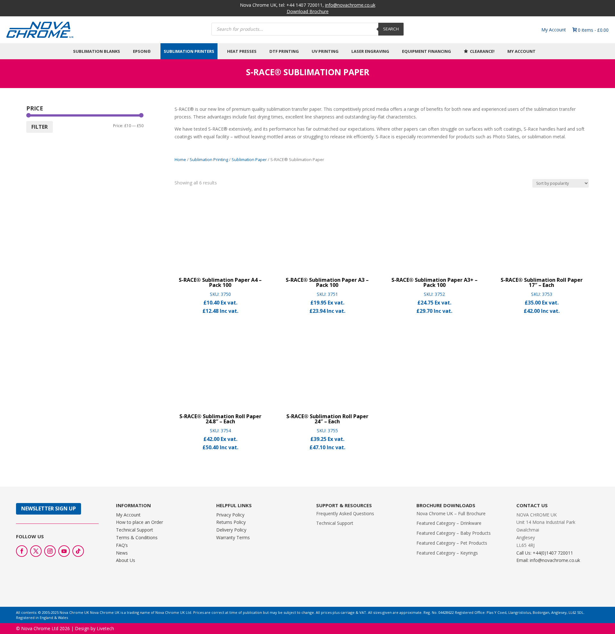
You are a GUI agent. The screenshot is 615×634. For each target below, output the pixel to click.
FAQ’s (122, 545)
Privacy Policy (230, 515)
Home (180, 159)
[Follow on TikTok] (78, 551)
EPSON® (142, 51)
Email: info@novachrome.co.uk (548, 560)
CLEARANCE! (482, 51)
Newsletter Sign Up (48, 508)
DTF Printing (284, 51)
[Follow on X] (36, 551)
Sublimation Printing (209, 159)
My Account (553, 30)
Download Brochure (308, 11)
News (122, 553)
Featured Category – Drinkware (448, 523)
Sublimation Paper (249, 159)
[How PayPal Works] (582, 584)
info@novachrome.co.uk (350, 5)
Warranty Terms (233, 537)
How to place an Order (139, 522)
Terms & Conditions (137, 537)
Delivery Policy (231, 530)
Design (82, 621)
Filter (39, 126)
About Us (125, 560)
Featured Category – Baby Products (453, 533)
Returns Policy (231, 522)
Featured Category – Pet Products (451, 543)
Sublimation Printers (189, 51)
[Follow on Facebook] (22, 551)
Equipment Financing (426, 51)
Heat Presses (242, 51)
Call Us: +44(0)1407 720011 (544, 553)
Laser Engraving (370, 51)
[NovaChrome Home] (106, 29)
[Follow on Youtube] (64, 551)
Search (391, 29)
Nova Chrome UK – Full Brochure (451, 513)
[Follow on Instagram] (50, 551)
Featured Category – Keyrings (447, 553)
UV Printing (325, 51)
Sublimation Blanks (96, 51)
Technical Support (134, 530)
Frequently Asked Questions (345, 513)
